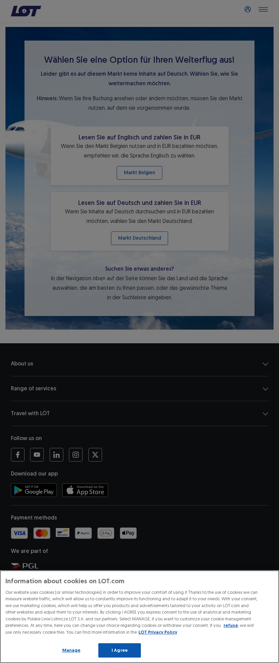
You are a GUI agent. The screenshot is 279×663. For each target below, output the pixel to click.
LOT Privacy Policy (157, 632)
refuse (231, 625)
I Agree (120, 650)
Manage (71, 650)
